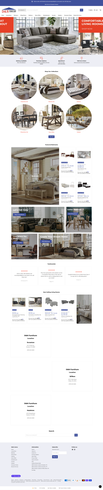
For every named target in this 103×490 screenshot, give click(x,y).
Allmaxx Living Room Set (66, 316)
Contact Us (34, 452)
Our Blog (33, 470)
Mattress (31, 15)
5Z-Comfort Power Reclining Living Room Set (18, 315)
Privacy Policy (34, 458)
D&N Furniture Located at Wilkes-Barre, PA (40, 468)
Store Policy (34, 456)
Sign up (55, 456)
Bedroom (16, 15)
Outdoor (60, 15)
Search (33, 449)
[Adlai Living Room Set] (51, 302)
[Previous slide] (3, 36)
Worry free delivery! (21, 62)
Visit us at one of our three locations (81, 62)
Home (2, 15)
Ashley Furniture (64, 168)
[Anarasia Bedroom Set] (67, 185)
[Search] (81, 10)
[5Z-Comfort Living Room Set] (35, 302)
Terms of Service (35, 459)
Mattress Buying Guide (36, 463)
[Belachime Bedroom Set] (84, 185)
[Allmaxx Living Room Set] (67, 302)
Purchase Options (35, 454)
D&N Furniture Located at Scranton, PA (39, 466)
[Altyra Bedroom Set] (84, 154)
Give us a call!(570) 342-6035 (61, 63)
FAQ (32, 461)
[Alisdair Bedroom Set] (67, 154)
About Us (33, 451)
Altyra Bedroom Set (82, 168)
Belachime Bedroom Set (83, 197)
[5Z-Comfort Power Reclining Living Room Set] (18, 302)
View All (51, 136)
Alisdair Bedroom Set (66, 167)
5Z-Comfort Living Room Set (35, 315)
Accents (54, 15)
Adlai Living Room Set (50, 315)
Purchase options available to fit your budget (41, 63)
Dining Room (23, 15)
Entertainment (46, 15)
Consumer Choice (68, 15)
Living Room (9, 15)
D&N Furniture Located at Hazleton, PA (39, 465)
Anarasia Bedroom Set (66, 197)
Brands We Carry (77, 15)
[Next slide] (100, 36)
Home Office (38, 15)
